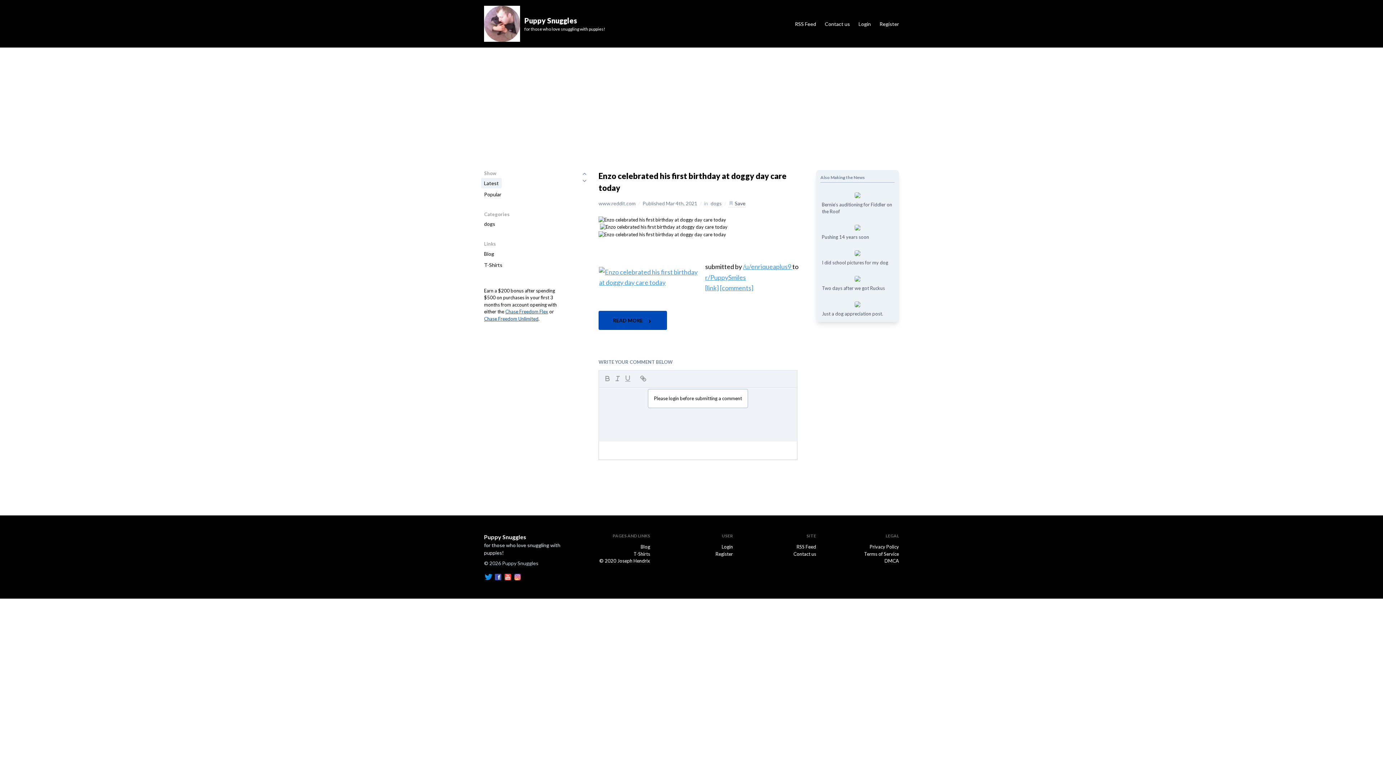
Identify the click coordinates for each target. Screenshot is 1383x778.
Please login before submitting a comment (698, 398)
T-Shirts (493, 265)
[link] (712, 288)
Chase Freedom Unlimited (511, 319)
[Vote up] (584, 173)
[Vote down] (584, 180)
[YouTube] (507, 576)
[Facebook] (498, 576)
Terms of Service (881, 554)
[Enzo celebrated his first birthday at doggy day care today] (662, 219)
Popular (492, 194)
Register (889, 24)
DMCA (892, 561)
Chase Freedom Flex (526, 311)
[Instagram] (517, 576)
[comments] (736, 288)
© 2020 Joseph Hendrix (624, 561)
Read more (628, 320)
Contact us (837, 24)
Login (865, 24)
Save (740, 203)
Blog (489, 254)
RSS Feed (805, 24)
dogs (489, 224)
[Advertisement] (691, 101)
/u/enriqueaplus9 (767, 266)
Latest (491, 183)
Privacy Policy (884, 547)
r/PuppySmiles (725, 277)
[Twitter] (488, 576)
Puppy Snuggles (505, 536)
